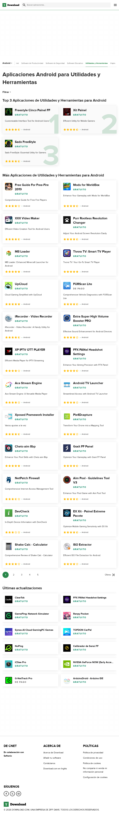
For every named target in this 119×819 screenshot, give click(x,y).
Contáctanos (49, 763)
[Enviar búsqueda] (24, 4)
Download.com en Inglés (55, 768)
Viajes (112, 63)
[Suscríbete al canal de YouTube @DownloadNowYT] (18, 793)
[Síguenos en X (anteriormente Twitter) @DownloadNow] (12, 793)
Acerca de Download (53, 752)
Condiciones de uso (92, 758)
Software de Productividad (32, 63)
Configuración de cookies (95, 777)
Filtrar (5, 92)
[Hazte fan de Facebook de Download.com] (6, 793)
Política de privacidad (93, 752)
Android (6, 63)
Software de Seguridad (55, 63)
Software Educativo (75, 63)
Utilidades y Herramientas (97, 63)
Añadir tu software (52, 758)
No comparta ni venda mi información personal (95, 770)
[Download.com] (10, 5)
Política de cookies (92, 763)
